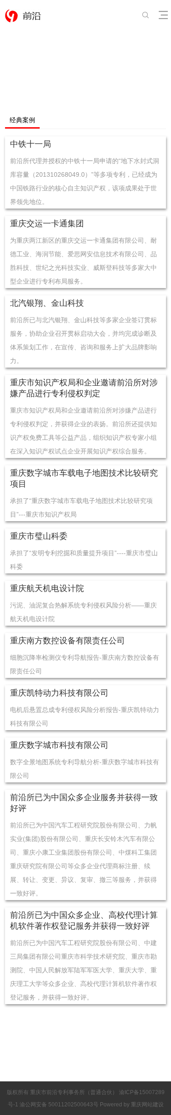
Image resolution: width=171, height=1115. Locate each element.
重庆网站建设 (147, 1104)
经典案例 (22, 120)
